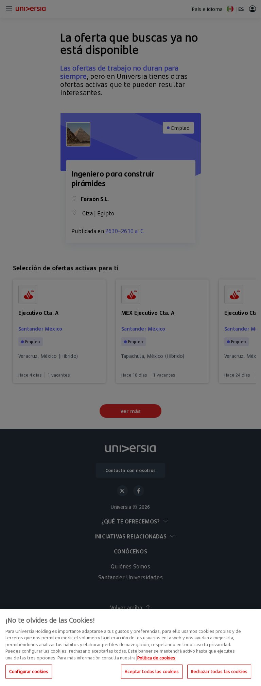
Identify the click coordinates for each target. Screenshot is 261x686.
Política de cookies (156, 658)
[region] (130, 647)
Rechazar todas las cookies (219, 671)
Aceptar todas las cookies (152, 671)
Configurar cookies (28, 671)
